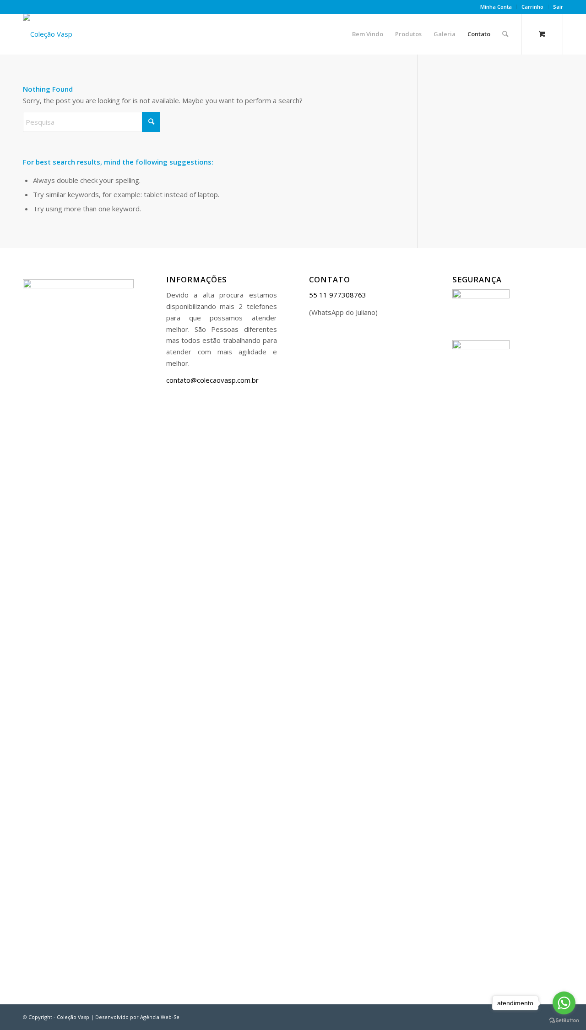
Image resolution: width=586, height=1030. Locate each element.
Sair (558, 6)
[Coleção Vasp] (47, 34)
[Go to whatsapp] (564, 1002)
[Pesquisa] (505, 34)
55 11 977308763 (337, 294)
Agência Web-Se (159, 1016)
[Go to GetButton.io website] (564, 1021)
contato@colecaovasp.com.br (212, 380)
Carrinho (532, 6)
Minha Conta (496, 6)
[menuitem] (496, 7)
